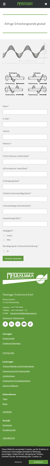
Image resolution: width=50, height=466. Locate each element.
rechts (9, 235)
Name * (6, 106)
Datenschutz (18, 318)
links (9, 239)
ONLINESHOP (9, 438)
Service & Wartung (10, 386)
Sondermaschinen (10, 343)
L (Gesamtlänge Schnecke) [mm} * (17, 205)
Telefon (6, 131)
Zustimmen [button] (38, 462)
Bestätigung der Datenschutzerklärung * (21, 246)
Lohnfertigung (9, 376)
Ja (8, 251)
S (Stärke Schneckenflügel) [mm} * (17, 193)
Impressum (7, 318)
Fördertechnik (8, 338)
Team (5, 399)
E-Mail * (6, 118)
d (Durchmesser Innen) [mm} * (15, 168)
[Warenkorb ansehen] (46, 4)
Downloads (7, 425)
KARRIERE (7, 412)
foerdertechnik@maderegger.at (23, 313)
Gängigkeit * (8, 230)
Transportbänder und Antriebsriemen (18, 366)
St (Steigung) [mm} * (11, 181)
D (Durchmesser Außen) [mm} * (16, 156)
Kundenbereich (9, 430)
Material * (7, 143)
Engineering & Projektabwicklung (16, 381)
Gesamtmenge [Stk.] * (12, 218)
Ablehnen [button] (18, 462)
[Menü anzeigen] (4, 4)
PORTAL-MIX (8, 353)
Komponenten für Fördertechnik (16, 371)
